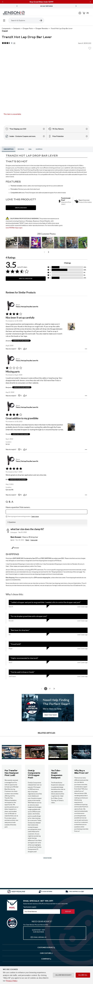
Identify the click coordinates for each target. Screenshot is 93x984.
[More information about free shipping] (44, 129)
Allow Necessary (63, 975)
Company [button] (45, 959)
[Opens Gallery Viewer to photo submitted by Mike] (72, 242)
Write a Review (25, 278)
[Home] (14, 13)
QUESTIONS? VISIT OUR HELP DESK (38, 931)
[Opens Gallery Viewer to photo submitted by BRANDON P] (36, 242)
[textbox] (46, 512)
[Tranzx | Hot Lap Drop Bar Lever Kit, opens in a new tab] (10, 305)
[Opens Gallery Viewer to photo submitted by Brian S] (60, 242)
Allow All (82, 975)
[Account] (80, 13)
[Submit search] (41, 20)
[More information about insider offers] (44, 136)
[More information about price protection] (87, 136)
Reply (27, 540)
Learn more (35, 516)
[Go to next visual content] (48, 252)
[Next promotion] (76, 6)
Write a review (21, 207)
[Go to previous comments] (41, 688)
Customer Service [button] (46, 947)
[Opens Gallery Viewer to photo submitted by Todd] (11, 242)
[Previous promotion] (17, 6)
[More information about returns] (87, 129)
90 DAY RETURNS (20, 6)
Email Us (39, 937)
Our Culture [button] (46, 953)
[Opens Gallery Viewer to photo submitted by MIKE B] (23, 242)
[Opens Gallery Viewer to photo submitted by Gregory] (84, 242)
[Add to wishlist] (89, 49)
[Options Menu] (86, 349)
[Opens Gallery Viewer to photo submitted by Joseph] (48, 242)
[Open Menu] (4, 20)
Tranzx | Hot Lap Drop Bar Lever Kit (27, 306)
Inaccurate (34, 540)
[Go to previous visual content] (44, 252)
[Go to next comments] (54, 688)
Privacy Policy (11, 981)
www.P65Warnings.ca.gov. (14, 227)
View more (47, 858)
